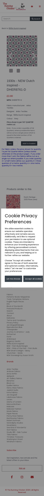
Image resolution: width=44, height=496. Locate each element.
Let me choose (13, 278)
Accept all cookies (33, 278)
